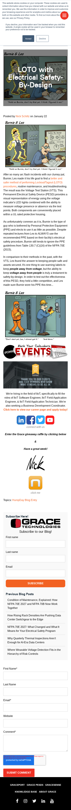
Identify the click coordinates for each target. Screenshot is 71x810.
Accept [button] (28, 38)
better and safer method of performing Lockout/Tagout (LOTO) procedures (32, 182)
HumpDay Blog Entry (24, 500)
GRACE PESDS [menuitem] (35, 785)
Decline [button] (42, 38)
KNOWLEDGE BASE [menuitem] (26, 791)
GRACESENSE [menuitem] (53, 785)
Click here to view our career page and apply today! (35, 409)
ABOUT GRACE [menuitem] (47, 791)
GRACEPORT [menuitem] (17, 785)
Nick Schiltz (23, 116)
